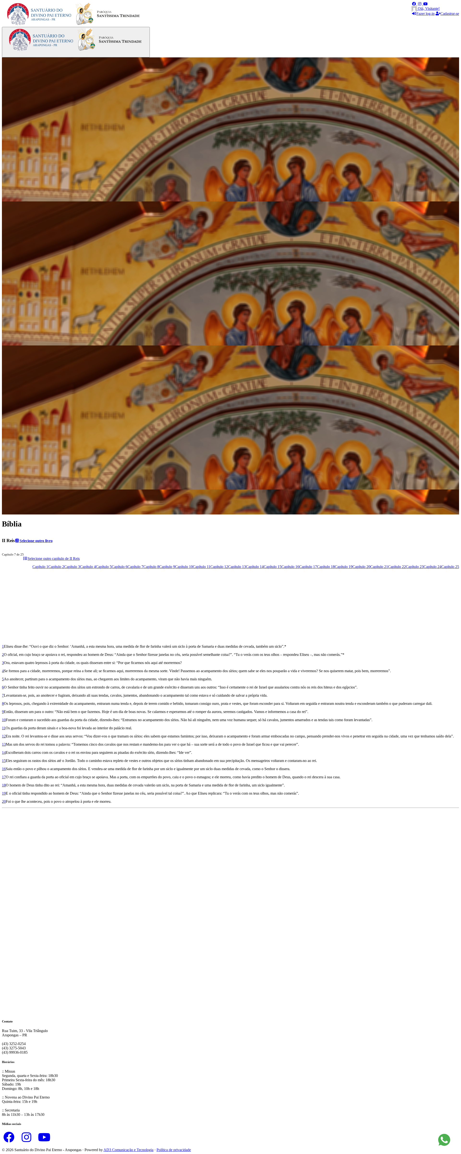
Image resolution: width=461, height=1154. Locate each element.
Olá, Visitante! (428, 8)
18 (4, 785)
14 (4, 752)
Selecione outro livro (36, 541)
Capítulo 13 (237, 567)
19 (4, 793)
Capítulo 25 (450, 567)
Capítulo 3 (72, 567)
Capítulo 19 (343, 567)
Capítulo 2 (56, 567)
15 (4, 761)
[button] (414, 4)
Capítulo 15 (272, 567)
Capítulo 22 (397, 567)
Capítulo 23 (415, 567)
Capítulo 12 (219, 567)
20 (4, 801)
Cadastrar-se (449, 14)
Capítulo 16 (290, 567)
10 (4, 720)
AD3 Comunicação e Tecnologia (128, 1150)
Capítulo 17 (308, 567)
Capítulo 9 (167, 567)
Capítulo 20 (361, 567)
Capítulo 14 (255, 567)
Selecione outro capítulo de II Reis (54, 558)
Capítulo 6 (119, 567)
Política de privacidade (174, 1150)
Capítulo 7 (135, 567)
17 (4, 777)
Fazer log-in (425, 14)
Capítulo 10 (184, 567)
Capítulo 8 (151, 567)
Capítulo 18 (326, 567)
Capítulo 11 (201, 567)
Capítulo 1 (40, 567)
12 (4, 736)
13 (4, 744)
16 (4, 769)
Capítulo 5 (104, 567)
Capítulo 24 (432, 567)
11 (4, 728)
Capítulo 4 (88, 567)
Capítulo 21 (379, 567)
